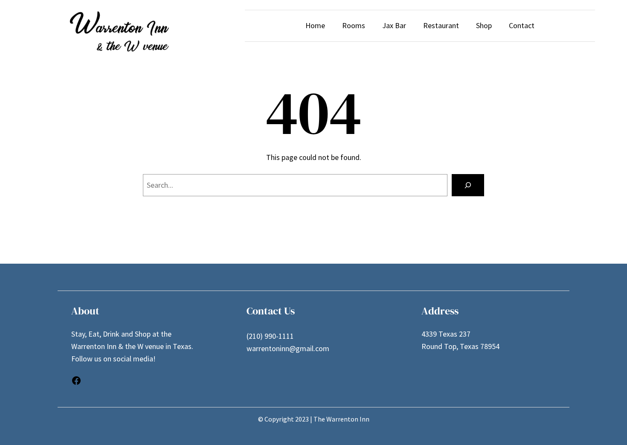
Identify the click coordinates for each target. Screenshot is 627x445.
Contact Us (271, 311)
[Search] (468, 185)
